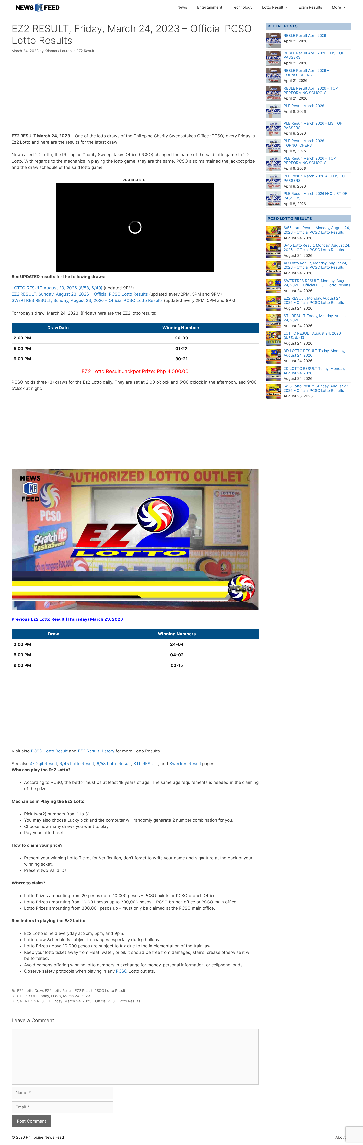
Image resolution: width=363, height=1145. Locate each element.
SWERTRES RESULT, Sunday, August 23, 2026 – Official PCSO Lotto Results (87, 300)
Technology (242, 7)
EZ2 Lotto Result (59, 990)
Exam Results (310, 7)
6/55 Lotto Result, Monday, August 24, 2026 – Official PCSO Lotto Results (317, 230)
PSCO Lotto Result (109, 990)
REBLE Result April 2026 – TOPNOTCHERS (306, 72)
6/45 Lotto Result (77, 763)
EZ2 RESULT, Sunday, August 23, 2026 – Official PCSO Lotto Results (80, 294)
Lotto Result (272, 7)
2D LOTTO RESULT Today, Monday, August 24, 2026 (314, 370)
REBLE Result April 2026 (305, 35)
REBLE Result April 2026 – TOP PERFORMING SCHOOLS (311, 90)
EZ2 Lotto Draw (30, 990)
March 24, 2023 (53, 135)
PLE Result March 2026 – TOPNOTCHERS (305, 143)
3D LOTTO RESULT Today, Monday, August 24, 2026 (314, 352)
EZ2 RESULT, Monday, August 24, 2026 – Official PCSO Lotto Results (314, 300)
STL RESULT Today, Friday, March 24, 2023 (53, 996)
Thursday (77, 619)
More (336, 7)
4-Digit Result (43, 763)
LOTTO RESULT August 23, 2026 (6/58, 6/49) (57, 287)
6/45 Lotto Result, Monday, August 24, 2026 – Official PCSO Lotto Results (317, 247)
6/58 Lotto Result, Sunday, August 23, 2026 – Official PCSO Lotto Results (316, 388)
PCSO (121, 971)
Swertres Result (185, 763)
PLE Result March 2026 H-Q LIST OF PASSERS (315, 195)
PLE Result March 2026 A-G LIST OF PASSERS (315, 178)
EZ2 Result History (96, 751)
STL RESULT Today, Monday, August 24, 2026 (315, 317)
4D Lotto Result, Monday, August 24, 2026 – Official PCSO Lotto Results (315, 265)
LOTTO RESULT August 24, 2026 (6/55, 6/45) (312, 335)
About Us (343, 1137)
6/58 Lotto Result (114, 763)
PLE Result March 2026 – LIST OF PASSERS (313, 125)
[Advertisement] (135, 96)
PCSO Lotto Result (49, 751)
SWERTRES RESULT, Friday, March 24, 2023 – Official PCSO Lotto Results (78, 1001)
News (182, 7)
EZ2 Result (85, 51)
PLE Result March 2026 (304, 105)
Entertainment (209, 7)
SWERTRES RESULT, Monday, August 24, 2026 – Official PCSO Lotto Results (317, 282)
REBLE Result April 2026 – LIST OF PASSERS (314, 55)
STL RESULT (145, 763)
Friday (244, 135)
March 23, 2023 (106, 619)
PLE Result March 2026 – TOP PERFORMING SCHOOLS (310, 160)
